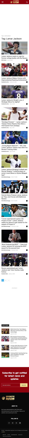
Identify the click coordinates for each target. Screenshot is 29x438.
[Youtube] (20, 423)
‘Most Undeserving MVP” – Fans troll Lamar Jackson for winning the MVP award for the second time (14, 246)
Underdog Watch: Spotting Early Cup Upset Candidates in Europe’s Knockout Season (18, 355)
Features (3, 265)
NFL (2, 53)
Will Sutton (3, 60)
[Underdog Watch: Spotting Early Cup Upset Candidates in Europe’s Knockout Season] (5, 355)
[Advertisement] (14, 19)
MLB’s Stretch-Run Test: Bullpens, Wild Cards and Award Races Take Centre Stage (18, 331)
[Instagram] (12, 423)
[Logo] (14, 2)
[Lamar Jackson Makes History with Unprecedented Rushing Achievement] (14, 69)
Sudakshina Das (5, 82)
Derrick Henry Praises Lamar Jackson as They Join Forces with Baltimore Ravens (14, 197)
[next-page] (9, 280)
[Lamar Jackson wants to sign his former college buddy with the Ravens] (14, 48)
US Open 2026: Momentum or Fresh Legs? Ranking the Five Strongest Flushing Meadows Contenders (18, 347)
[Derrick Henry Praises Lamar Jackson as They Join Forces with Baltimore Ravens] (14, 186)
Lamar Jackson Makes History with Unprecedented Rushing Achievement (14, 79)
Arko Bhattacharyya (5, 177)
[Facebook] (9, 423)
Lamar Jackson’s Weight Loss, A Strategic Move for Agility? (12, 101)
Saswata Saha (4, 273)
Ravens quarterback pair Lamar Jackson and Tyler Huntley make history (12, 270)
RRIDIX (4, 431)
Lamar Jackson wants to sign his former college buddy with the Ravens (14, 57)
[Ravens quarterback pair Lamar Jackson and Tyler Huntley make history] (14, 259)
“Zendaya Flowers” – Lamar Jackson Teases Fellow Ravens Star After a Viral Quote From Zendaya (14, 124)
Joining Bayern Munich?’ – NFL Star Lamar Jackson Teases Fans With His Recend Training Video (14, 147)
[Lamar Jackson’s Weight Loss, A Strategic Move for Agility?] (14, 91)
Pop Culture (4, 119)
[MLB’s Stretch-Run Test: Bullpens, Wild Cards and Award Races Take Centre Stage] (5, 331)
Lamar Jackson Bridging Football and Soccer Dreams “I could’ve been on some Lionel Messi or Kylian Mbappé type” (14, 172)
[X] (16, 423)
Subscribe (24, 385)
